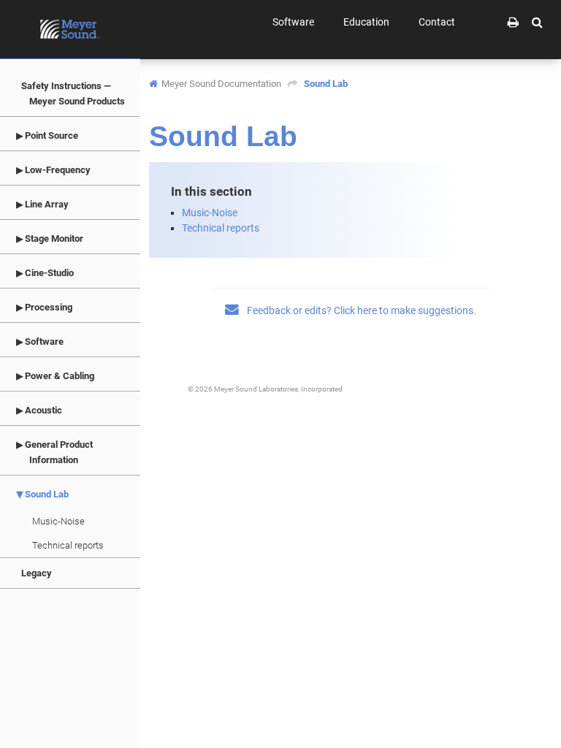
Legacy (36, 573)
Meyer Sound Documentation (221, 83)
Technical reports (68, 545)
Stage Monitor (53, 238)
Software (43, 341)
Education (366, 22)
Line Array (46, 204)
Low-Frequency (57, 169)
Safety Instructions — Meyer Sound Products (73, 93)
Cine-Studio (48, 272)
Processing (47, 307)
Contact (437, 22)
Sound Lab (46, 494)
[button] (537, 22)
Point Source (50, 135)
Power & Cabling (58, 375)
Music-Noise (58, 521)
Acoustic (42, 410)
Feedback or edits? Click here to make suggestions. (360, 310)
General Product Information (58, 452)
